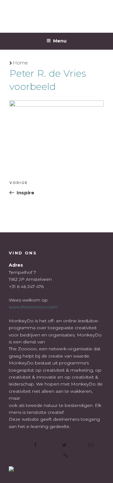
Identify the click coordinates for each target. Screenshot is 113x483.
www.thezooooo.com (33, 307)
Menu (60, 41)
